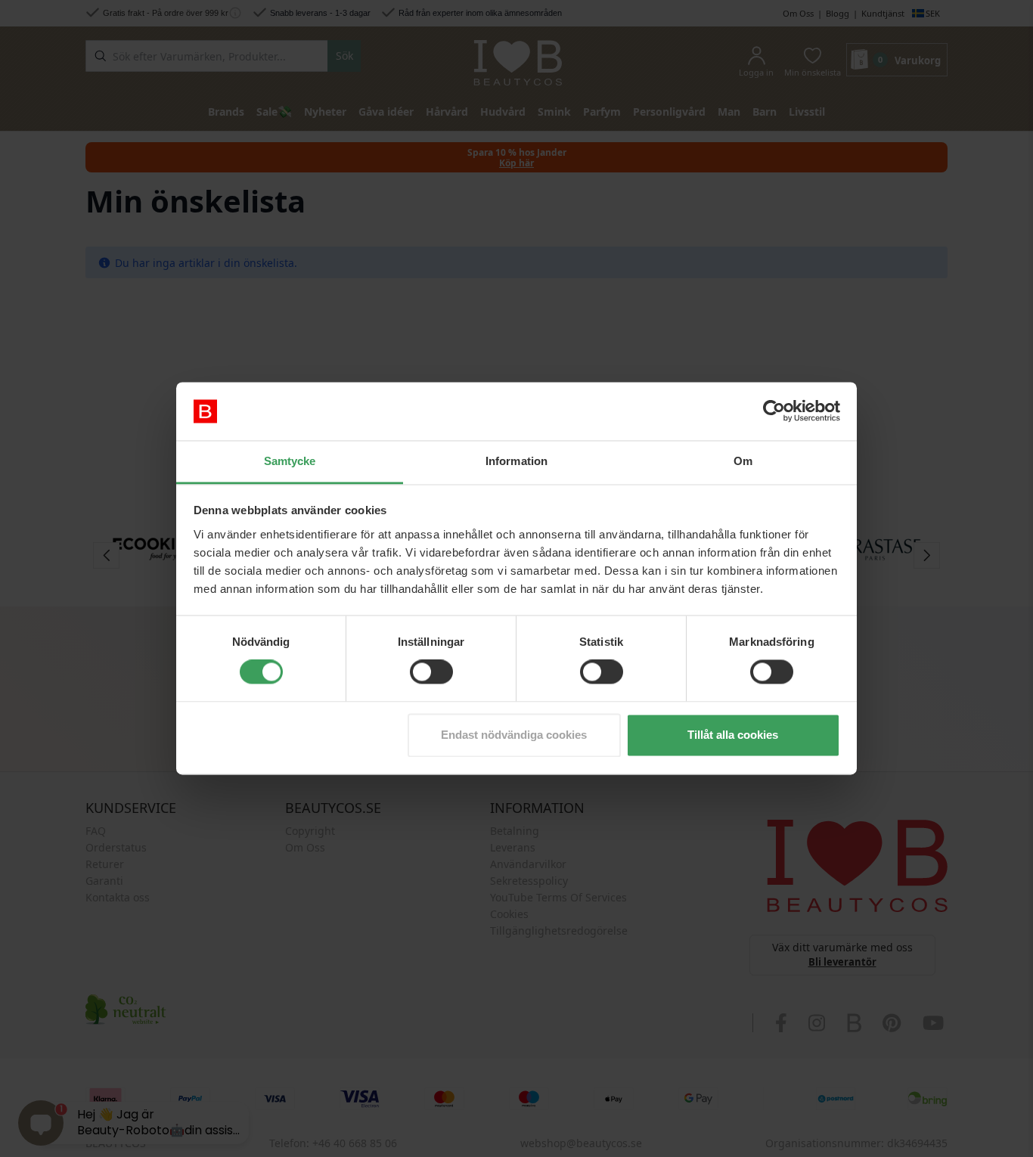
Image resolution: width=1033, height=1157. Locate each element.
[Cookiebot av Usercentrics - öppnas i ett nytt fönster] (774, 411)
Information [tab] (516, 460)
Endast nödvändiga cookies (514, 734)
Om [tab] (743, 460)
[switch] (431, 672)
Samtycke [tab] (290, 460)
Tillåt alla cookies (732, 734)
